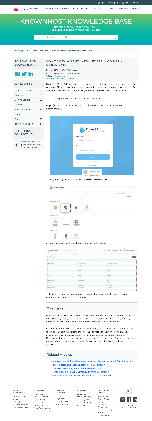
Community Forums (85, 402)
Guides (28, 51)
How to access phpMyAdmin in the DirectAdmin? (76, 368)
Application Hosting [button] (65, 9)
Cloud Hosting (40, 402)
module (66, 78)
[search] (114, 37)
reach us (33, 145)
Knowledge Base (83, 400)
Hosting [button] (34, 9)
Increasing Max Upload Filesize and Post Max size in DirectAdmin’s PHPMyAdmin (92, 361)
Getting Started (22, 100)
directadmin (57, 78)
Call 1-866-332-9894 (105, 391)
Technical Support (24, 124)
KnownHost (75, 341)
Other (18, 114)
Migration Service (63, 404)
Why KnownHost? (20, 396)
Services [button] (47, 9)
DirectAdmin (37, 51)
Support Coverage (105, 415)
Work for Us (103, 396)
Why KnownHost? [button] (117, 9)
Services (19, 119)
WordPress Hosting (42, 408)
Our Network (18, 402)
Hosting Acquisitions (21, 408)
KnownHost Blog (84, 397)
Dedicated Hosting (42, 405)
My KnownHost (22, 109)
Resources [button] (98, 9)
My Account (81, 405)
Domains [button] (84, 9)
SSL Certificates (62, 402)
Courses (19, 95)
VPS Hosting (39, 400)
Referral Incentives (20, 405)
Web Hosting (39, 394)
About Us (17, 399)
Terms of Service (104, 402)
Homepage (19, 51)
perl (72, 78)
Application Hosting (42, 411)
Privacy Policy (103, 399)
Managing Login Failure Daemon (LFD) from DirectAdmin (80, 372)
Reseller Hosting (41, 397)
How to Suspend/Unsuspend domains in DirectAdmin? (79, 365)
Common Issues (23, 90)
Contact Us (134, 10)
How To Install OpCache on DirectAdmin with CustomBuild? (82, 375)
